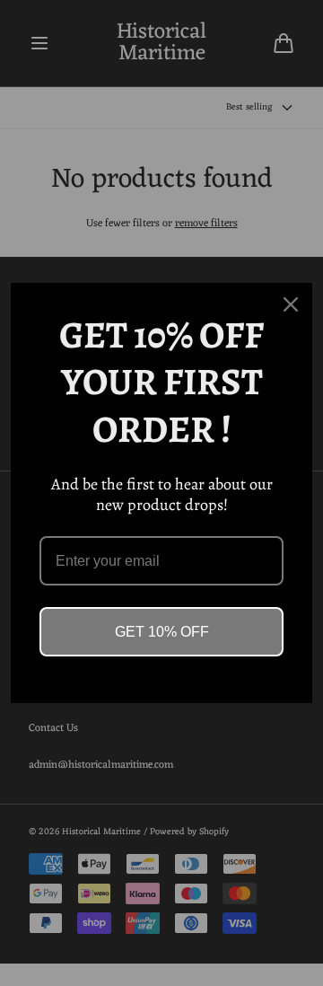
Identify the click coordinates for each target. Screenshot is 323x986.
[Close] (290, 304)
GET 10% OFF (162, 631)
